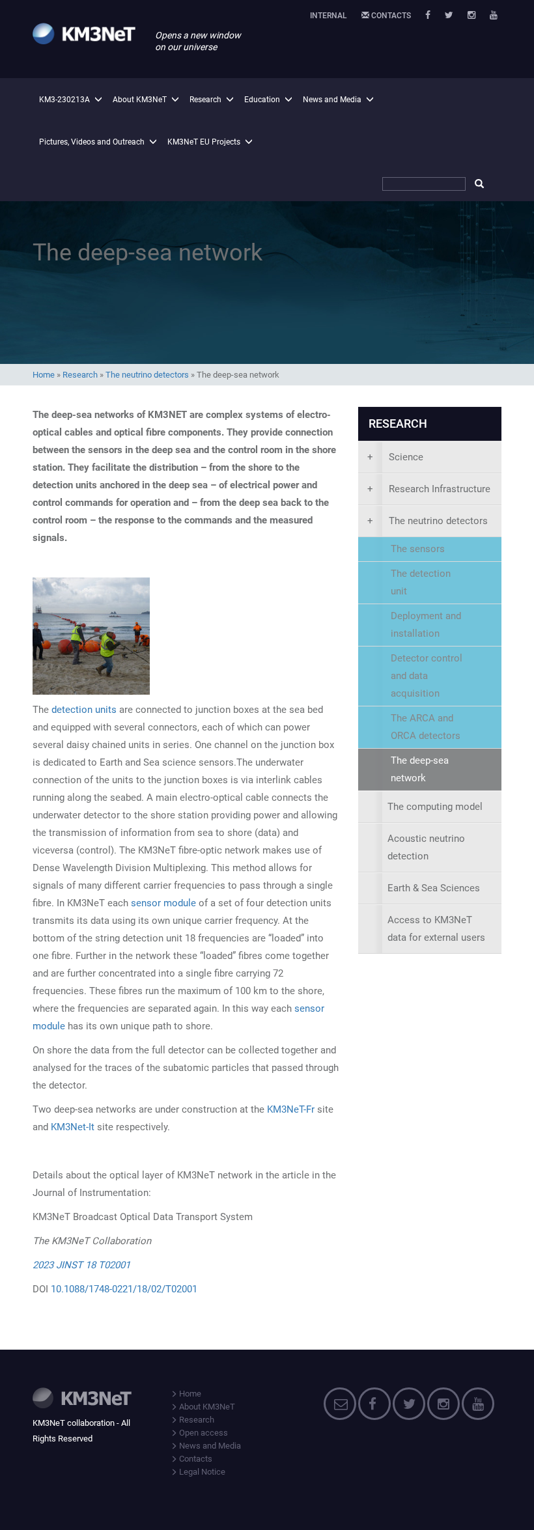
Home (44, 375)
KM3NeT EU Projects (203, 141)
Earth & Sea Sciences (433, 888)
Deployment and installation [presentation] (426, 624)
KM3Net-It (72, 1127)
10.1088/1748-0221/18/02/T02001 (124, 1289)
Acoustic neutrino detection (426, 847)
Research (205, 99)
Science (395, 457)
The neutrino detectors (147, 375)
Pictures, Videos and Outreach (92, 141)
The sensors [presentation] (418, 549)
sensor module (163, 903)
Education (262, 99)
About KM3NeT (140, 99)
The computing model (435, 807)
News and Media (332, 99)
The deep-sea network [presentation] (420, 769)
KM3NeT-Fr (291, 1109)
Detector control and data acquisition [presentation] (426, 675)
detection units (84, 710)
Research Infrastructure (428, 489)
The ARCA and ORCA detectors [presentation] (425, 727)
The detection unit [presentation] (421, 582)
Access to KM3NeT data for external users (436, 928)
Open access (202, 1433)
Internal (328, 15)
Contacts (390, 15)
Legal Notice (201, 1472)
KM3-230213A (64, 99)
